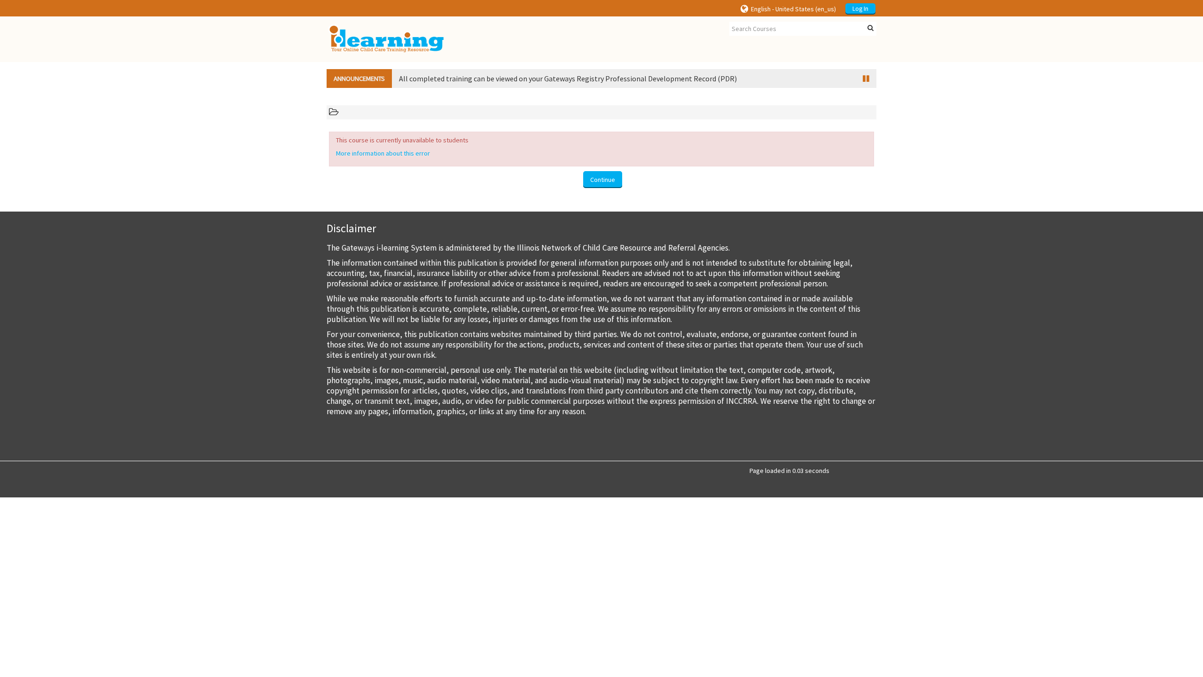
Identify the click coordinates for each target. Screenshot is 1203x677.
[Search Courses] (870, 28)
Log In (860, 9)
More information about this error (383, 153)
